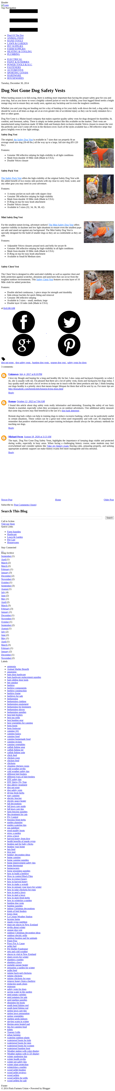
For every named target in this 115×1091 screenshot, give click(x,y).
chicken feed (13, 760)
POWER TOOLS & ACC (19, 64)
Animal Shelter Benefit (18, 669)
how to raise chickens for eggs (21, 889)
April (4, 559)
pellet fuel (11, 946)
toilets (10, 1029)
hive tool (11, 852)
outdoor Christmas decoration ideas (23, 932)
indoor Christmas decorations (21, 908)
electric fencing (14, 798)
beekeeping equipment (17, 704)
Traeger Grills (13, 1032)
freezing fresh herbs (16, 819)
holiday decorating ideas (18, 854)
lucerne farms (13, 919)
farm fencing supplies (17, 811)
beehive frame (14, 693)
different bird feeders (17, 774)
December (6, 576)
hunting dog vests (40, 362)
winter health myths (16, 1059)
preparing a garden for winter (21, 967)
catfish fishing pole (16, 752)
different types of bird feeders (21, 776)
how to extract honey (17, 879)
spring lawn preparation (18, 1013)
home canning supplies (18, 860)
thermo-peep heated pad (18, 1024)
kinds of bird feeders (17, 911)
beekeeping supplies (16, 712)
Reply (11, 392)
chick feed (12, 755)
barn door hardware (16, 674)
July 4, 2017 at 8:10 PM (30, 374)
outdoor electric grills (17, 935)
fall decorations (14, 803)
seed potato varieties (16, 994)
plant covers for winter (17, 957)
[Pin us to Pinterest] (3, 550)
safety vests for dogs (77, 362)
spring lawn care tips (17, 1010)
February (5, 569)
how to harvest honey (17, 881)
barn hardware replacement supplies (24, 677)
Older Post (109, 499)
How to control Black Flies (20, 876)
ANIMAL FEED (15, 38)
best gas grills (13, 717)
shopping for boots (16, 1002)
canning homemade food (19, 739)
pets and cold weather (17, 951)
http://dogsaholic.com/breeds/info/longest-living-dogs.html (35, 389)
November (6, 579)
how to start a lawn (16, 895)
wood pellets (13, 1075)
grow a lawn (13, 836)
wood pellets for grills (17, 1078)
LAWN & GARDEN (17, 43)
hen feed (11, 849)
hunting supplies (15, 906)
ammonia (11, 666)
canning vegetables (16, 744)
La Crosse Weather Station (19, 916)
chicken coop (13, 758)
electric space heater (16, 801)
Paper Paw (12, 940)
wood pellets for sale (17, 1080)
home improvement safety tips (21, 863)
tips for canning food (17, 1027)
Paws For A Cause (16, 943)
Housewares (13, 542)
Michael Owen (15, 436)
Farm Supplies (14, 531)
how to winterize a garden (19, 900)
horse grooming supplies (18, 871)
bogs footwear (14, 728)
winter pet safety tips (17, 1062)
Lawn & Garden (15, 537)
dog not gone (7, 362)
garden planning (14, 822)
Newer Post (6, 499)
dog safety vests (23, 362)
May (3, 599)
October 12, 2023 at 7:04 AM (31, 401)
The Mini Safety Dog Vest (61, 225)
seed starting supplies (17, 1000)
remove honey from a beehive (21, 981)
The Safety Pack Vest (11, 178)
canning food (13, 736)
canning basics (14, 733)
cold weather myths (16, 768)
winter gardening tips (17, 1056)
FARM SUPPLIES (16, 49)
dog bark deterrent (70, 410)
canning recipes (14, 741)
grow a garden (14, 833)
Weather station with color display (23, 1051)
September (6, 556)
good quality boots (16, 830)
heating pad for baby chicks (20, 844)
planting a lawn (14, 962)
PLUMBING (13, 54)
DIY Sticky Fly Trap (17, 782)
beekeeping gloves (16, 709)
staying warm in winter (18, 1021)
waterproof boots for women (20, 1045)
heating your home (16, 846)
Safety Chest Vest (44, 279)
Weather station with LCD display (23, 1053)
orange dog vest (58, 362)
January (5, 572)
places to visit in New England (21, 954)
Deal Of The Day (15, 35)
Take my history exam (58, 446)
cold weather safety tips (18, 771)
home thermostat (15, 865)
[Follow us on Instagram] (2, 550)
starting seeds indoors (17, 1018)
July (3, 592)
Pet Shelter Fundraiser (17, 949)
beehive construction (17, 690)
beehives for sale (15, 696)
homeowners (13, 868)
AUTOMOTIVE (15, 70)
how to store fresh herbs (18, 897)
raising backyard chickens (19, 973)
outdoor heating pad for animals (22, 938)
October (5, 582)
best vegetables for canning (20, 723)
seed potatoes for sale (17, 997)
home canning (14, 857)
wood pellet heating (16, 1070)
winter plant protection (17, 1064)
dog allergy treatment (17, 785)
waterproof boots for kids (19, 1040)
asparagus (11, 672)
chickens (11, 763)
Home (58, 499)
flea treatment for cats (17, 814)
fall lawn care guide (16, 806)
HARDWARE (14, 75)
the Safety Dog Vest (23, 139)
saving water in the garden (19, 992)
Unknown (13, 374)
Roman (12, 401)
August (5, 589)
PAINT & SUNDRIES (18, 62)
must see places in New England (22, 924)
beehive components (17, 688)
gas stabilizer (13, 828)
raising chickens (14, 975)
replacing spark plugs (17, 984)
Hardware (12, 534)
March (4, 562)
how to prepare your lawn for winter (24, 887)
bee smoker (12, 682)
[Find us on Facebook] (1, 550)
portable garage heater (17, 965)
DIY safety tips (14, 779)
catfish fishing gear (16, 747)
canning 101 (13, 731)
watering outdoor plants (18, 1037)
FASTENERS (14, 67)
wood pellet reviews (16, 1072)
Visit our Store (8, 524)
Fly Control (12, 817)
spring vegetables (15, 1016)
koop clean (12, 914)
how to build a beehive (18, 873)
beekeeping (12, 698)
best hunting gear (15, 720)
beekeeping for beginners (19, 707)
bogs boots (12, 725)
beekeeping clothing (16, 701)
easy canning (13, 795)
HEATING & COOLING (19, 51)
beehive (11, 685)
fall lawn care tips (15, 809)
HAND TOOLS (15, 40)
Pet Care (11, 539)
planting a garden (15, 959)
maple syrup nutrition (17, 922)
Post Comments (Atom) (25, 505)
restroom (11, 986)
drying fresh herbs (15, 793)
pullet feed (12, 970)
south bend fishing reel (18, 1005)
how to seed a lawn (16, 892)
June (3, 595)
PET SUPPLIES (15, 46)
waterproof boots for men (19, 1043)
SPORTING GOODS (17, 72)
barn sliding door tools (17, 680)
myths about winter (16, 927)
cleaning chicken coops (18, 766)
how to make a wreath (17, 884)
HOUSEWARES (15, 78)
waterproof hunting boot (18, 1048)
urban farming (14, 1035)
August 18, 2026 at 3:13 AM (37, 436)
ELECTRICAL (14, 59)
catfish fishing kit (15, 750)
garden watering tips (16, 825)
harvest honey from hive (18, 838)
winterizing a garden (17, 1067)
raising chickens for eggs (19, 978)
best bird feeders (15, 715)
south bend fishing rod (17, 1008)
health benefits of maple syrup (21, 841)
